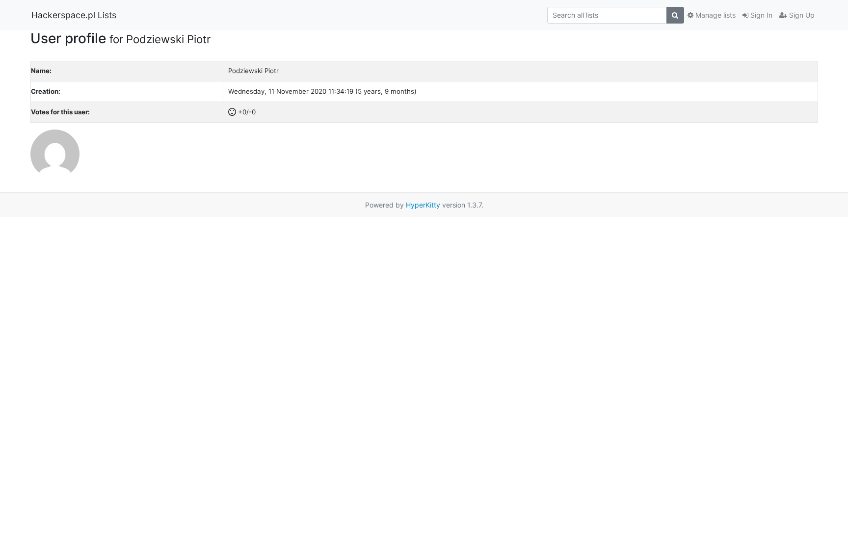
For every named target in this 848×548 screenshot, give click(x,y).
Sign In (760, 15)
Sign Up (801, 15)
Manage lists (714, 15)
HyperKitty (423, 205)
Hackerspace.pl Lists (73, 15)
